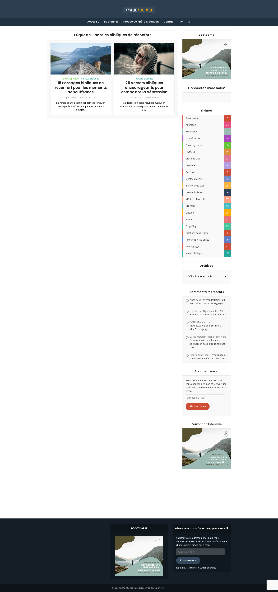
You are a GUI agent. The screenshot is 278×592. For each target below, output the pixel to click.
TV (181, 21)
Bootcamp (111, 21)
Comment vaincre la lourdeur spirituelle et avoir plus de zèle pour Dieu (208, 344)
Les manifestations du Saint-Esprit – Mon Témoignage (206, 326)
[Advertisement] (139, 491)
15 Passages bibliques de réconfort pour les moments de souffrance (81, 87)
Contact (169, 21)
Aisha (73, 97)
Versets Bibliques (90, 78)
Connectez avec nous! (206, 88)
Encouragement (71, 78)
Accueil (92, 21)
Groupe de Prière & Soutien (141, 21)
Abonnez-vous (197, 406)
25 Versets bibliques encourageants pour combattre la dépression (144, 87)
